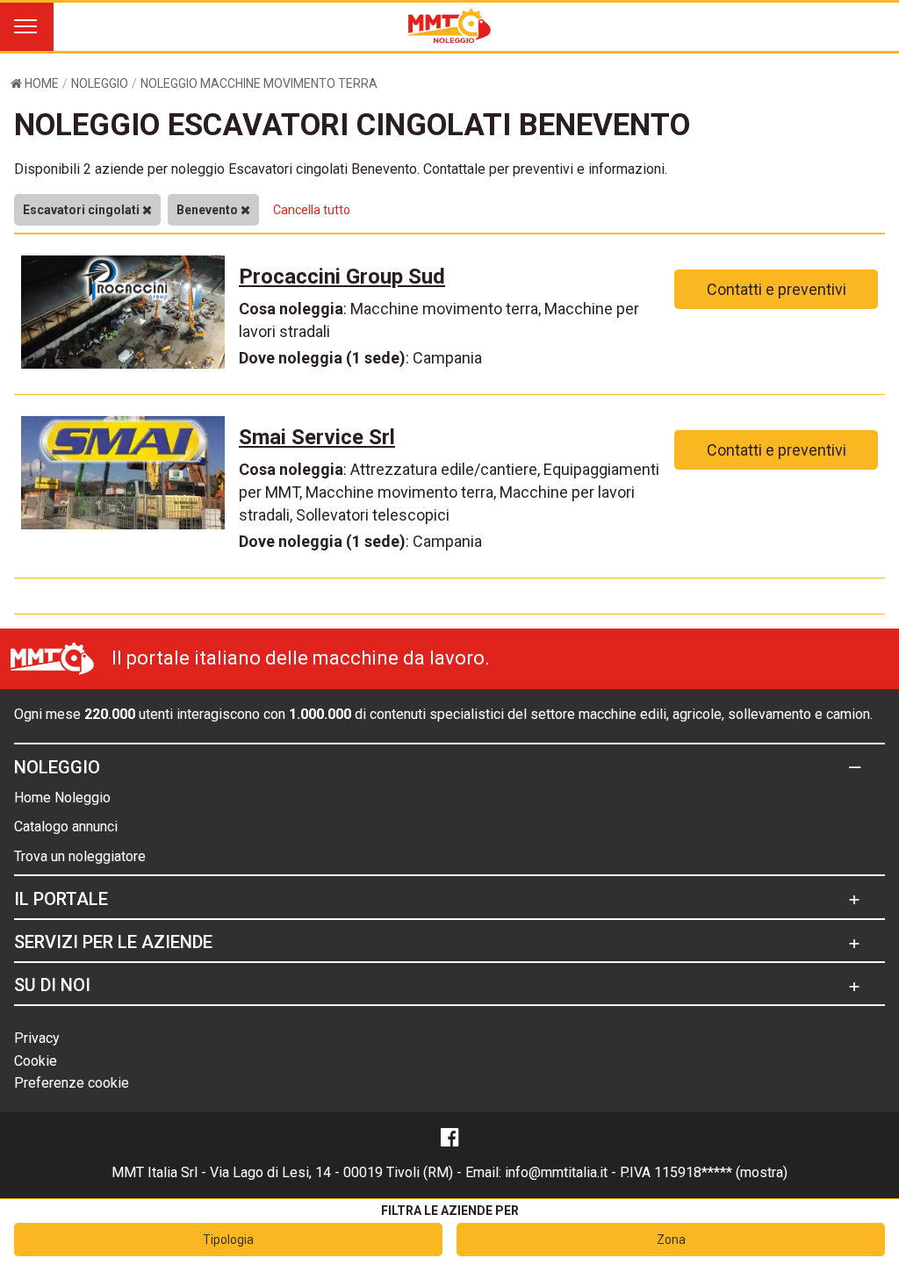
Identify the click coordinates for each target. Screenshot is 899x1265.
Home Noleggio (62, 797)
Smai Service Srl (317, 437)
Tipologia (228, 1240)
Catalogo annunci (66, 826)
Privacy (37, 1038)
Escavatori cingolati (82, 210)
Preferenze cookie (71, 1083)
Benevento (208, 210)
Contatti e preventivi (776, 289)
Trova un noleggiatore (80, 856)
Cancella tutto (311, 210)
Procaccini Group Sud (342, 276)
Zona (671, 1240)
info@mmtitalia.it (556, 1172)
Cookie (35, 1061)
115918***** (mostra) (721, 1172)
